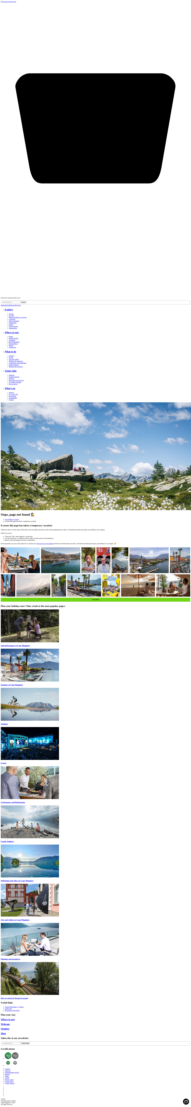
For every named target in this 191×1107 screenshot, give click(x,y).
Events (11, 357)
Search (24, 302)
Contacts (7, 1069)
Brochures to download (16, 380)
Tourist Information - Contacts (14, 1007)
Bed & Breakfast (14, 342)
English (7, 305)
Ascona (11, 314)
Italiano (3, 305)
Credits (7, 1078)
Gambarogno (13, 328)
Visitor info (8, 1009)
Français (18, 305)
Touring (11, 400)
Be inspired (12, 396)
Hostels (11, 345)
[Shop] (95, 294)
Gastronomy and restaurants (17, 363)
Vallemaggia (13, 323)
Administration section (12, 1072)
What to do (10, 351)
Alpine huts (12, 347)
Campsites (12, 340)
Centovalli (12, 319)
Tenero (11, 324)
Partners (7, 1074)
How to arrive (13, 384)
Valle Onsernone (14, 321)
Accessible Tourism (15, 382)
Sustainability (13, 398)
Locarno (11, 315)
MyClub (11, 379)
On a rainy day (13, 394)
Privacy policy (9, 1080)
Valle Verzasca (13, 326)
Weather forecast (14, 377)
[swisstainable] (12, 1058)
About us (8, 1071)
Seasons (11, 392)
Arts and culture (14, 359)
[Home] (8, 1)
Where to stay (12, 332)
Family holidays (14, 365)
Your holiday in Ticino (12, 519)
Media (7, 1076)
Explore (9, 309)
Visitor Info (11, 371)
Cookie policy (9, 1081)
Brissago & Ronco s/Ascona (18, 317)
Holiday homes (13, 338)
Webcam (11, 375)
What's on (10, 388)
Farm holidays (13, 344)
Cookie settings (9, 1083)
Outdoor (11, 356)
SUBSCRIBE (25, 1043)
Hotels (11, 336)
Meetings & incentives (16, 366)
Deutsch (12, 305)
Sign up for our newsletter (45, 543)
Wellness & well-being (16, 361)
